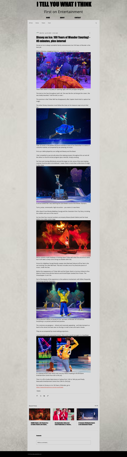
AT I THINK (79, 4)
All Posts (31, 23)
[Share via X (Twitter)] (40, 395)
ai (70, 11)
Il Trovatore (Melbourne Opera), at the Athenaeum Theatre (86, 423)
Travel (49, 23)
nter (63, 11)
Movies (37, 23)
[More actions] (90, 33)
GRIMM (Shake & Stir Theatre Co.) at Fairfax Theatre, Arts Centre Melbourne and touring (39, 423)
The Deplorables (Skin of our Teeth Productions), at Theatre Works (63, 423)
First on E (52, 11)
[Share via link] (48, 395)
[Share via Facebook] (37, 395)
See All (96, 405)
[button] (96, 22)
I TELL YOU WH (52, 4)
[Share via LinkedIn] (44, 395)
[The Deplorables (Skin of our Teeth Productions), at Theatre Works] (63, 414)
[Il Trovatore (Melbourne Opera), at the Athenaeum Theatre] (87, 414)
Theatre (43, 23)
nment (77, 11)
